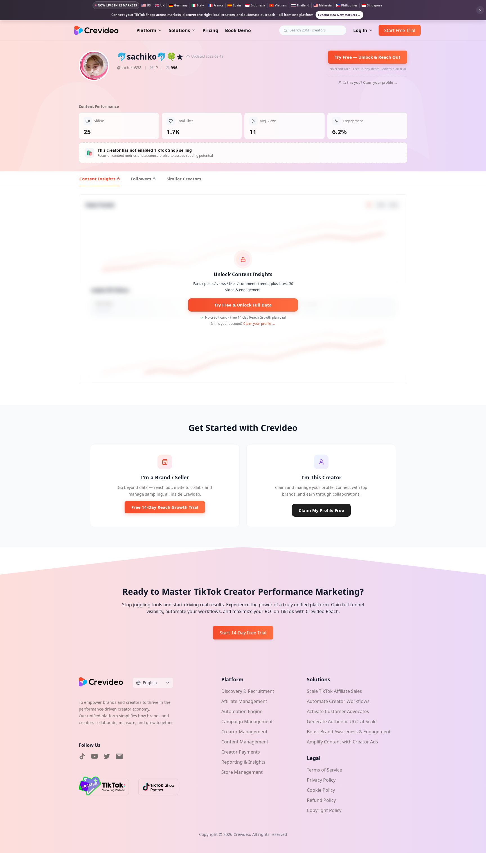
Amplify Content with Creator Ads (342, 742)
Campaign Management (247, 721)
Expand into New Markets (339, 15)
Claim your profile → (259, 323)
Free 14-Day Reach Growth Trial (164, 507)
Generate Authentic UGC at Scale (342, 721)
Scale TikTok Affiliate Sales (334, 691)
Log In (360, 30)
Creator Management (244, 732)
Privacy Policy (321, 780)
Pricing (210, 30)
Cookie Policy (321, 790)
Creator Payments (240, 752)
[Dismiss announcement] (480, 10)
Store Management (242, 772)
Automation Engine (241, 711)
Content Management (244, 742)
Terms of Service (324, 770)
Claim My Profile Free (321, 510)
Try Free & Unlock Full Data (243, 305)
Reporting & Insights (243, 762)
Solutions (179, 30)
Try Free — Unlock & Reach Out (367, 57)
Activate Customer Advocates (338, 711)
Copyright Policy (324, 810)
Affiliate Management (244, 701)
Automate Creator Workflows (338, 701)
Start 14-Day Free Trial (243, 633)
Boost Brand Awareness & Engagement (349, 732)
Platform (146, 30)
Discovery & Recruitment (247, 691)
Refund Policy (321, 800)
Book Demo (238, 30)
